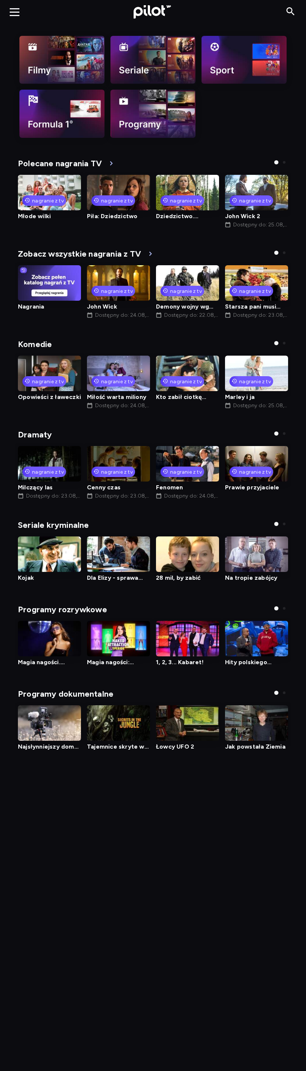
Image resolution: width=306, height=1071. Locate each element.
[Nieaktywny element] (61, 60)
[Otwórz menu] (14, 12)
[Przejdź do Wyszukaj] (290, 11)
